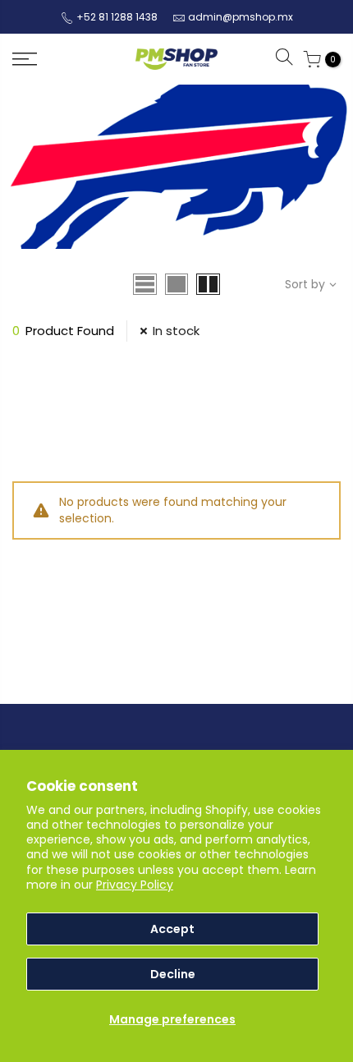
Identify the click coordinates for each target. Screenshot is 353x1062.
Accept (172, 929)
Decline (172, 974)
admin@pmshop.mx (240, 17)
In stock (176, 330)
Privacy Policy (134, 884)
